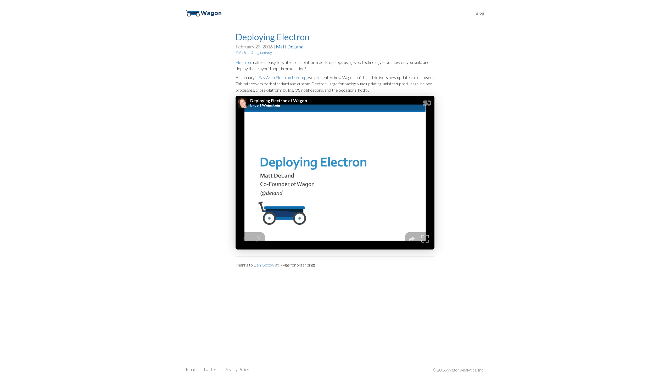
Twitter (209, 369)
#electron (243, 52)
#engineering (261, 52)
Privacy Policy (236, 369)
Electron (243, 62)
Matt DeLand (290, 46)
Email (191, 369)
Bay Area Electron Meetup (282, 77)
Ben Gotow (264, 264)
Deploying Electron (272, 36)
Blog (480, 12)
